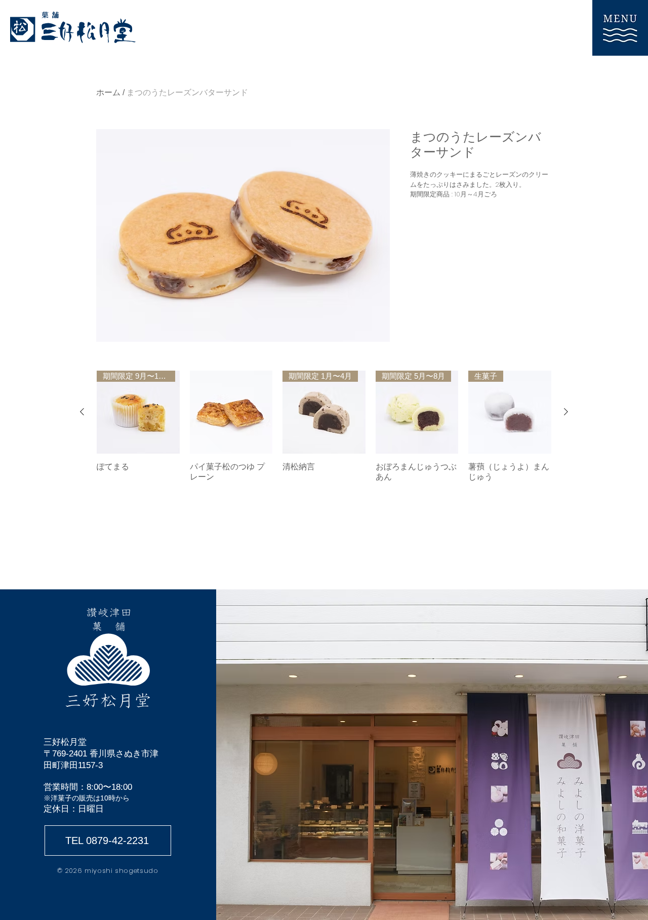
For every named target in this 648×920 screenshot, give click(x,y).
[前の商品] (82, 412)
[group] (324, 426)
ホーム (108, 92)
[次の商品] (566, 412)
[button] (620, 28)
